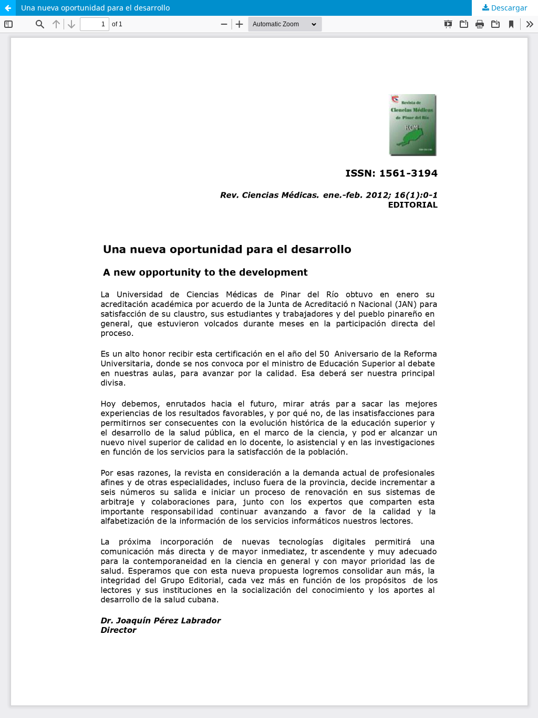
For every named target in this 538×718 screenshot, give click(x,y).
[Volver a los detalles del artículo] (8, 8)
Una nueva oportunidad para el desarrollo (95, 8)
